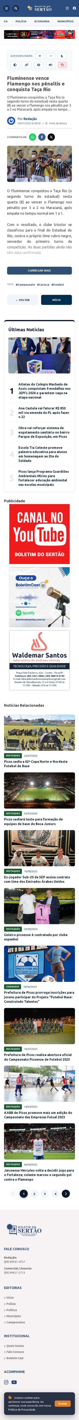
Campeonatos (15, 1322)
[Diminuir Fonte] (51, 56)
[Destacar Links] (27, 65)
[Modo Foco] (38, 65)
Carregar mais (39, 270)
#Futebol (57, 284)
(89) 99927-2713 (14, 1272)
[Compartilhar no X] (51, 137)
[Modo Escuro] (62, 56)
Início (56, 299)
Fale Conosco (15, 1351)
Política (11, 1310)
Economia (41, 21)
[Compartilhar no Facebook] (42, 137)
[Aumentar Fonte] (39, 56)
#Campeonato (25, 284)
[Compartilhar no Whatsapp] (32, 137)
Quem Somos (15, 1345)
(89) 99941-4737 (14, 1261)
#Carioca (43, 284)
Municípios (66, 21)
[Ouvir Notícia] (51, 65)
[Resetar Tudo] (62, 65)
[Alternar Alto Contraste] (15, 65)
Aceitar (62, 1403)
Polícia (21, 21)
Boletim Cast (14, 1358)
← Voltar (23, 299)
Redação (30, 119)
